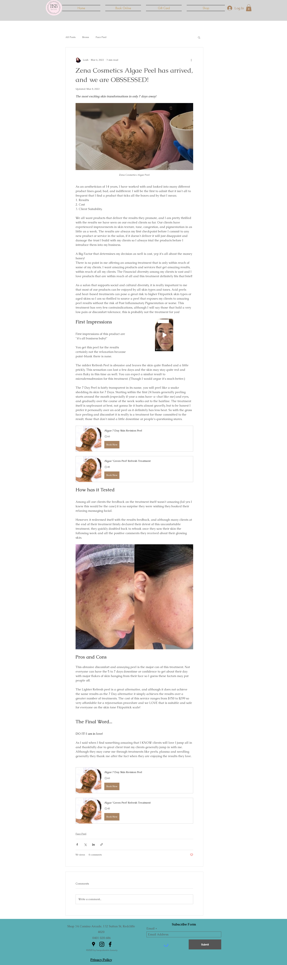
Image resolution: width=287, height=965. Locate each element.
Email (150, 928)
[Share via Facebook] (77, 844)
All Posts (70, 37)
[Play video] (164, 335)
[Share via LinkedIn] (93, 844)
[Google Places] (93, 944)
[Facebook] (110, 944)
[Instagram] (101, 944)
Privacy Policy (101, 960)
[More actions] (191, 60)
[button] (249, 7)
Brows (85, 37)
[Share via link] (101, 844)
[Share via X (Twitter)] (85, 844)
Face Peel (101, 37)
